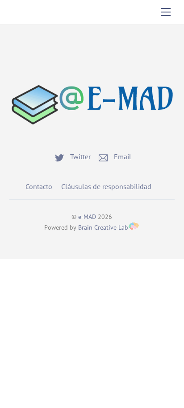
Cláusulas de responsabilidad (106, 186)
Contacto (38, 186)
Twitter (79, 156)
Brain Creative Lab (103, 227)
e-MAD (87, 217)
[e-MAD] (92, 132)
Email (121, 156)
